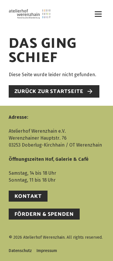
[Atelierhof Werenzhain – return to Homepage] (29, 14)
